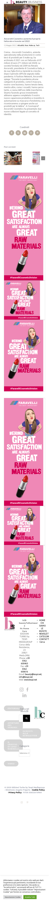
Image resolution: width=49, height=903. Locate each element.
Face (26, 45)
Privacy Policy (15, 792)
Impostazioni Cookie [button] (13, 897)
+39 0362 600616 (24, 669)
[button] (6, 158)
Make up (32, 45)
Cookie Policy (38, 789)
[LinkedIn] (24, 695)
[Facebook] (27, 689)
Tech (37, 45)
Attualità (21, 45)
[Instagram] (22, 689)
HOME (42, 620)
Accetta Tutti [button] (30, 897)
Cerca (42, 642)
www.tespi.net (30, 680)
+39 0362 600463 (25, 661)
